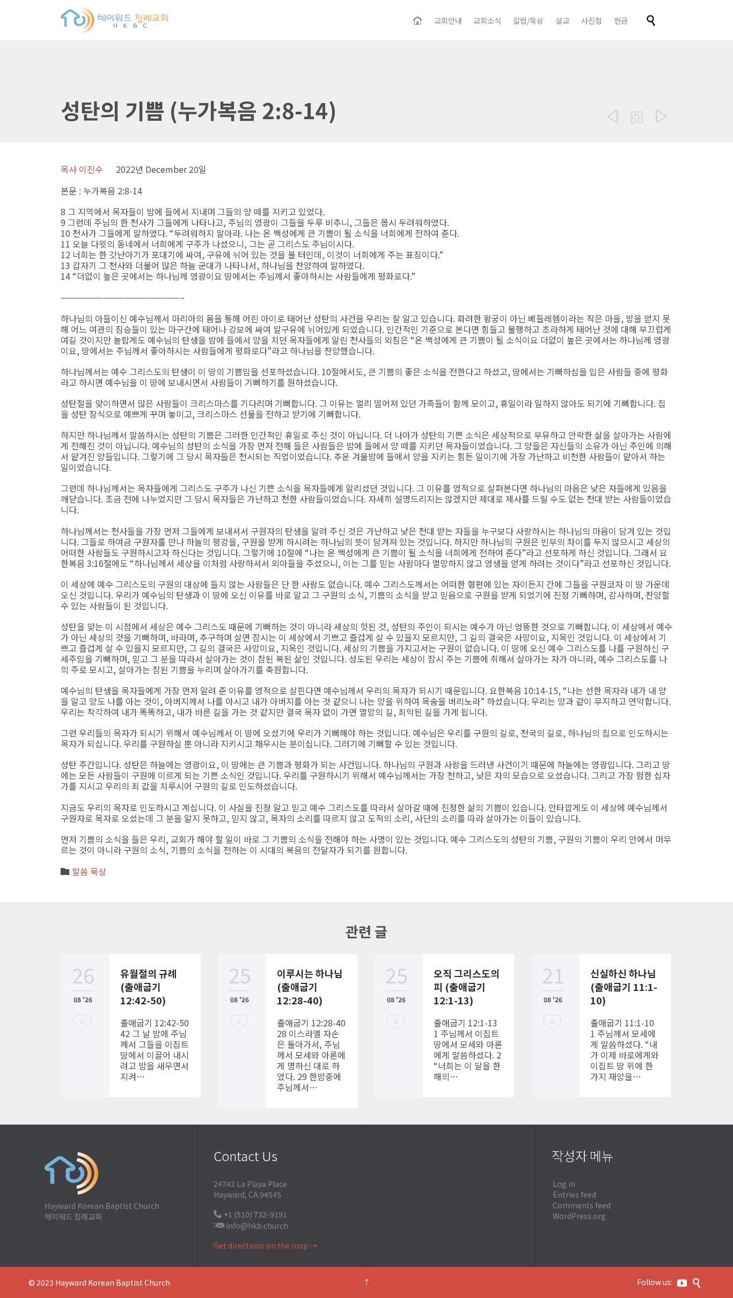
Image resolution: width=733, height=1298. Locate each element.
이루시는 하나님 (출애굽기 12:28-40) (310, 986)
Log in (564, 1183)
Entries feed (574, 1194)
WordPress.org (579, 1216)
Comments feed (582, 1205)
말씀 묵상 (89, 871)
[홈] (418, 21)
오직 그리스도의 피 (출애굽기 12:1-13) (467, 986)
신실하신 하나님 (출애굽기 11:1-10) (623, 986)
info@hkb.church (257, 1225)
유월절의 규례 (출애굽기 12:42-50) (148, 986)
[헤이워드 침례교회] (114, 20)
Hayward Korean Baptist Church (112, 1282)
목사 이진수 (82, 169)
